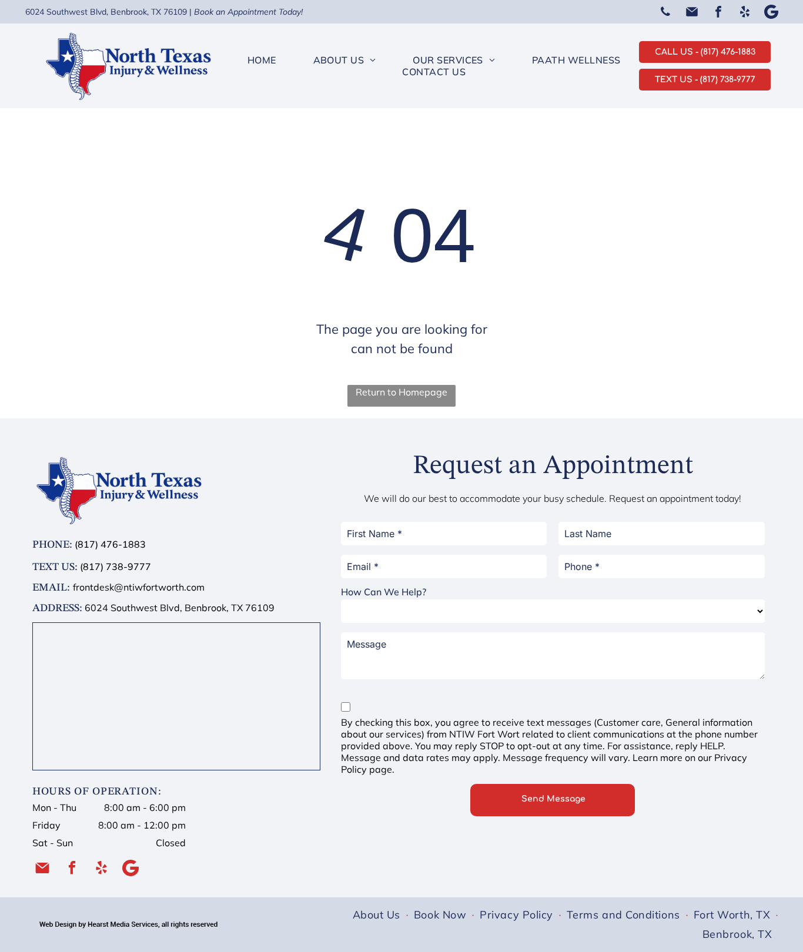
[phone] (665, 13)
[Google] (771, 13)
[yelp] (745, 13)
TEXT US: (55, 567)
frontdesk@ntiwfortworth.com (139, 587)
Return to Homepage (401, 392)
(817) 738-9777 (115, 566)
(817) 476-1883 (110, 544)
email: (51, 587)
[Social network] (692, 13)
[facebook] (718, 13)
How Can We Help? (383, 592)
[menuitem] (262, 60)
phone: (52, 544)
